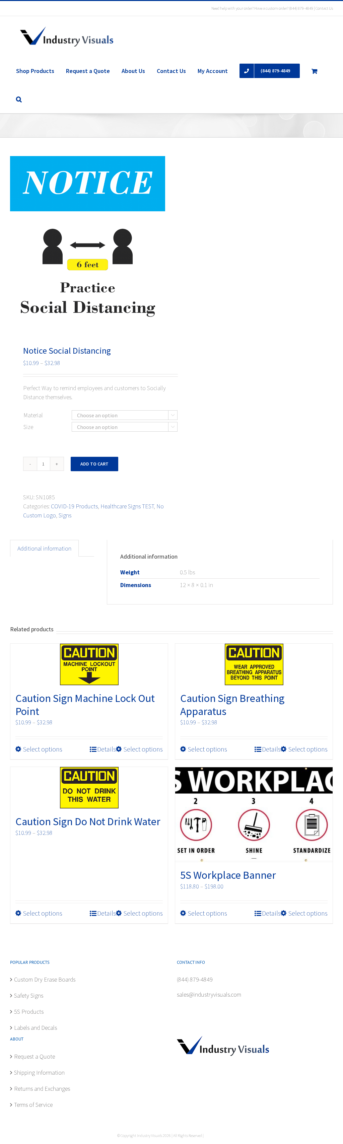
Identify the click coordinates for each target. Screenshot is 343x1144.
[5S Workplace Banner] (254, 814)
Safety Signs (28, 995)
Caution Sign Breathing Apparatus (232, 705)
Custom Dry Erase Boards (44, 979)
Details (106, 749)
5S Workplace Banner (228, 875)
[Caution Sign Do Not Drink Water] (89, 787)
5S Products (29, 1011)
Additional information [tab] (44, 548)
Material (33, 415)
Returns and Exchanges (42, 1088)
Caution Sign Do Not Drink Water (87, 821)
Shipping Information (39, 1072)
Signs (65, 515)
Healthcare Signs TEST (127, 506)
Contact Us (324, 8)
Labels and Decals (35, 1027)
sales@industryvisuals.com (209, 994)
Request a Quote (34, 1056)
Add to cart (94, 464)
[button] (18, 99)
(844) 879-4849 (301, 8)
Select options (42, 749)
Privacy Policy (215, 1135)
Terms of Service (33, 1105)
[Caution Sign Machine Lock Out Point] (89, 664)
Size (28, 427)
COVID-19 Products (74, 506)
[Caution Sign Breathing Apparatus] (254, 664)
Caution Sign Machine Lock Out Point (85, 705)
